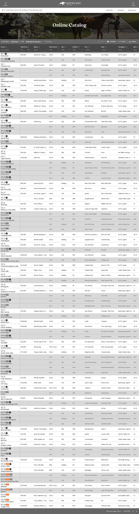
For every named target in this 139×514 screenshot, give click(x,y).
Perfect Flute (105, 60)
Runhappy (88, 470)
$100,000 (24, 90)
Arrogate (88, 495)
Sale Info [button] (109, 10)
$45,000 (23, 101)
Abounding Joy (106, 214)
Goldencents (89, 275)
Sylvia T (103, 429)
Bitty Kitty (104, 372)
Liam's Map (88, 229)
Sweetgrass (105, 393)
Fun (102, 137)
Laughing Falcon (106, 219)
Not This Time (89, 127)
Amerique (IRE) (106, 403)
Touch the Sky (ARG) (108, 168)
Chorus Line (105, 470)
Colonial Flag (105, 240)
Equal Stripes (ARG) (91, 168)
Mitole (87, 101)
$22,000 (23, 342)
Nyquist (87, 116)
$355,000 (24, 460)
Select (51, 49)
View (102, 132)
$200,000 (24, 137)
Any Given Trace (106, 101)
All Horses (14, 42)
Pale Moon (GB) (106, 122)
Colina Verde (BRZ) (107, 80)
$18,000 (23, 275)
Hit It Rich (104, 296)
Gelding (63, 65)
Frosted (87, 152)
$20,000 (23, 286)
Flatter (87, 316)
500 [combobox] (118, 511)
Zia (102, 501)
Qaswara (104, 127)
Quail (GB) (104, 270)
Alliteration (104, 460)
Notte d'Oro (105, 199)
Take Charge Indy (90, 85)
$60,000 (23, 111)
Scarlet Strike (105, 147)
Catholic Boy (89, 501)
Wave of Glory (106, 275)
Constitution (89, 137)
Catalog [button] (120, 10)
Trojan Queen (105, 352)
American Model (106, 413)
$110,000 (24, 352)
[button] (5, 4)
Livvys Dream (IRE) (107, 475)
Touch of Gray (106, 178)
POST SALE (53, 347)
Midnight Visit (105, 316)
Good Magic (89, 490)
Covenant (104, 439)
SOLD (51, 55)
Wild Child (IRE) (106, 183)
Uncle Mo (88, 142)
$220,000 (24, 255)
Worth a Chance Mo (107, 224)
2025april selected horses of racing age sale (22, 10)
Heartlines (104, 480)
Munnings (88, 55)
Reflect (103, 188)
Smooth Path (105, 495)
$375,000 (24, 485)
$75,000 (23, 501)
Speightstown (89, 199)
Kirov (103, 152)
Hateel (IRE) (105, 465)
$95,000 (23, 240)
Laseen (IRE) (105, 434)
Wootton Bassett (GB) (92, 234)
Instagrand (88, 398)
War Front (88, 188)
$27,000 (23, 55)
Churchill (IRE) (89, 480)
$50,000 (23, 188)
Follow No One (106, 444)
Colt (62, 55)
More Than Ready (91, 214)
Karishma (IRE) (106, 424)
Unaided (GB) (105, 301)
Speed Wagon (105, 75)
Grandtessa (105, 245)
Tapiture (87, 388)
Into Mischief (89, 106)
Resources (132, 10)
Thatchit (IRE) (105, 506)
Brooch (103, 111)
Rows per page (111, 511)
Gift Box (87, 291)
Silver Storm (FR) (106, 280)
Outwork (88, 219)
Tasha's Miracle (106, 337)
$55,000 (23, 234)
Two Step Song (106, 326)
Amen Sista (105, 383)
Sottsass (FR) (89, 301)
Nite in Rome (105, 485)
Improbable (88, 173)
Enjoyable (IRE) (106, 96)
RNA (50, 199)
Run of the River (106, 193)
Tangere (104, 321)
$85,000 (23, 183)
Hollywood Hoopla (107, 449)
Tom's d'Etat (89, 372)
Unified (87, 178)
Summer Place (106, 388)
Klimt (86, 75)
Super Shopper (106, 398)
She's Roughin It (106, 362)
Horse (63, 245)
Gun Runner (88, 60)
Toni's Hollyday (106, 229)
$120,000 (24, 383)
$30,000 (23, 152)
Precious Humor (106, 85)
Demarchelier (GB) (91, 122)
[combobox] (92, 49)
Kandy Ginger (105, 455)
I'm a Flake (104, 55)
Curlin (86, 321)
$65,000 (23, 106)
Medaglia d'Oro (90, 306)
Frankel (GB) (89, 70)
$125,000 (24, 265)
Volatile (87, 367)
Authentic (88, 378)
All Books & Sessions (33, 42)
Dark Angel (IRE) (90, 260)
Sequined (104, 209)
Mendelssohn (89, 419)
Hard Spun (88, 65)
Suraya (103, 255)
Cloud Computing (90, 362)
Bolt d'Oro (88, 80)
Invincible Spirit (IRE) (91, 96)
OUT (50, 60)
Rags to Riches (106, 90)
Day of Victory (106, 306)
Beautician (104, 116)
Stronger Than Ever (107, 286)
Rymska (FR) (105, 70)
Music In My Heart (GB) (109, 342)
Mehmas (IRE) (89, 424)
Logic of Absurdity (107, 490)
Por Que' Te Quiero (107, 331)
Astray (103, 408)
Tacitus (87, 455)
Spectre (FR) (105, 265)
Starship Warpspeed (107, 142)
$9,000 (23, 398)
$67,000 (23, 209)
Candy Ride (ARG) (90, 147)
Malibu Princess (106, 204)
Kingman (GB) (89, 352)
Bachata (104, 173)
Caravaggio (88, 449)
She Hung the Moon (108, 357)
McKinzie (88, 250)
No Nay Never (89, 342)
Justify (87, 90)
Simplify (103, 250)
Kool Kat (104, 157)
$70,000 (23, 311)
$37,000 (23, 147)
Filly (62, 70)
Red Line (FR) (105, 234)
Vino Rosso (88, 326)
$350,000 (24, 506)
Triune (103, 291)
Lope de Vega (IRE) (91, 209)
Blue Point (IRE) (90, 183)
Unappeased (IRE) (107, 419)
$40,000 (23, 347)
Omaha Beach (89, 157)
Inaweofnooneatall (107, 367)
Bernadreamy (105, 163)
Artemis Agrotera (107, 106)
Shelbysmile (105, 260)
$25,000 (23, 65)
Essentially (104, 65)
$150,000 (24, 408)
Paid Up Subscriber (107, 347)
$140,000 (24, 80)
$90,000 (23, 122)
